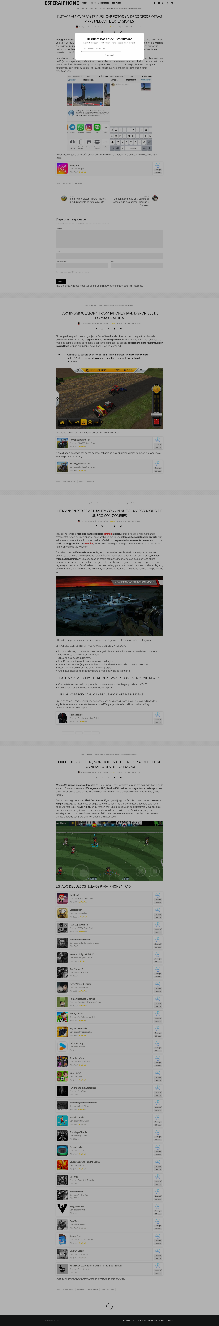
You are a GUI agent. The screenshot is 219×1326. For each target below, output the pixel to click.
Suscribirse (130, 48)
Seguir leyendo (109, 55)
